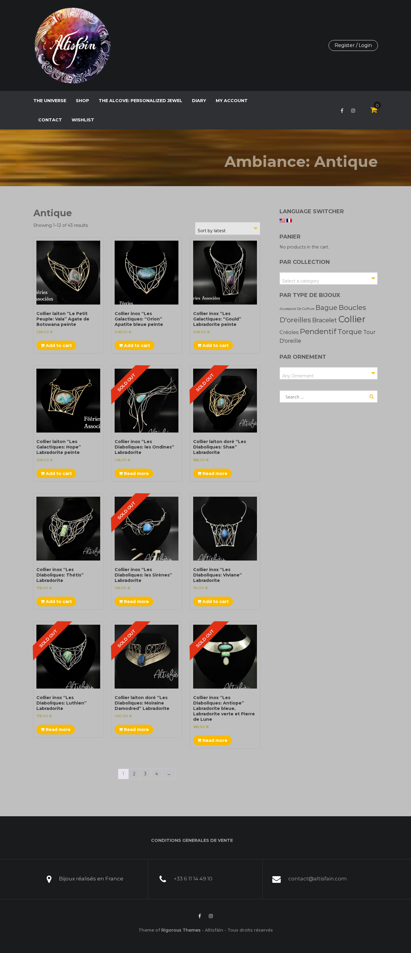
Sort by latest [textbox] (212, 230)
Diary (199, 100)
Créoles (289, 332)
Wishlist (83, 120)
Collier (352, 319)
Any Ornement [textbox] (298, 376)
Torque (350, 331)
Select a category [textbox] (300, 281)
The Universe (49, 100)
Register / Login (353, 45)
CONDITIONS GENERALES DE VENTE (192, 840)
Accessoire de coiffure (297, 309)
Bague (326, 307)
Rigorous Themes (181, 930)
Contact (50, 120)
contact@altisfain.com (317, 879)
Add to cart (58, 345)
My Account (232, 100)
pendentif (318, 331)
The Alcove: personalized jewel (140, 100)
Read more (136, 473)
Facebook (342, 110)
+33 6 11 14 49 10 (193, 879)
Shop (82, 100)
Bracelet (324, 320)
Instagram (353, 110)
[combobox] (227, 228)
